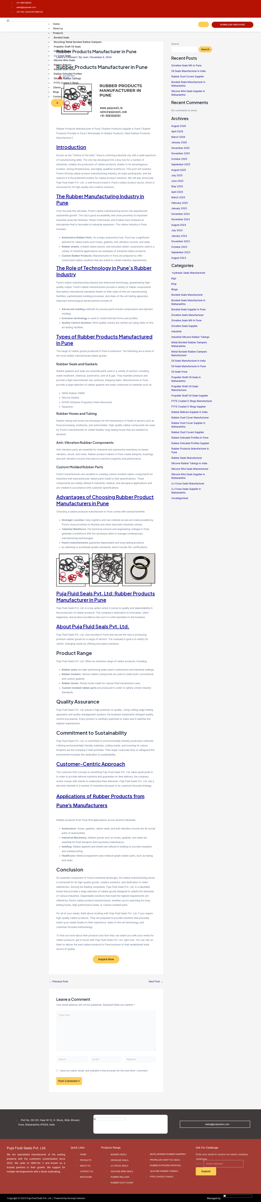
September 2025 (180, 164)
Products (58, 33)
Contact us (59, 96)
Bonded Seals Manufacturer (187, 294)
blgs (173, 278)
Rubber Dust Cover (64, 69)
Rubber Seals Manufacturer (186, 457)
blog (173, 283)
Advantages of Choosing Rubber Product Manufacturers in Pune (105, 500)
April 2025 (177, 191)
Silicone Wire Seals (64, 60)
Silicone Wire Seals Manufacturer (189, 468)
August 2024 (178, 224)
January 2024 (179, 235)
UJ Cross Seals (62, 55)
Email (200, 1163)
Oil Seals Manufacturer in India (188, 360)
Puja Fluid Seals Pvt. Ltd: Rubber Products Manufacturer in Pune (105, 596)
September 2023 (180, 252)
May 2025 (177, 186)
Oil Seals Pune (179, 371)
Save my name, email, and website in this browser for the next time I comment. (104, 1070)
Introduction (71, 147)
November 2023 (180, 241)
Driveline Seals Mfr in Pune (186, 320)
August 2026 (178, 126)
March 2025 (178, 197)
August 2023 (178, 257)
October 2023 (179, 246)
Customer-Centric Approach (90, 764)
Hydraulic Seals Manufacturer (188, 272)
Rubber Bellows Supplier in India (189, 412)
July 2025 (177, 175)
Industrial (176, 331)
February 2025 (179, 202)
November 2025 (180, 153)
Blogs (56, 91)
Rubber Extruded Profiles (68, 73)
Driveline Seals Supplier (184, 326)
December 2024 (180, 213)
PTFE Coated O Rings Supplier (188, 406)
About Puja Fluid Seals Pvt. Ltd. (92, 626)
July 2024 (177, 230)
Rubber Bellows (62, 64)
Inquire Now (106, 959)
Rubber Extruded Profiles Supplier (190, 443)
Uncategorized (179, 498)
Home (56, 24)
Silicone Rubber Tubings (67, 78)
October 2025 (179, 159)
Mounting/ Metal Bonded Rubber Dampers (78, 42)
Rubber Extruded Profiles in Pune (189, 437)
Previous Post (58, 981)
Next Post (156, 981)
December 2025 (180, 148)
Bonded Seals (61, 37)
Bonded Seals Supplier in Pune (188, 309)
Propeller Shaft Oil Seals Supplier (189, 395)
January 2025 (179, 208)
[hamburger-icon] (203, 24)
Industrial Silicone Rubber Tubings (190, 337)
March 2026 (178, 137)
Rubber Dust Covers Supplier (187, 432)
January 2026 (179, 142)
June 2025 (177, 181)
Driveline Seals (62, 51)
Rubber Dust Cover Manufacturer (190, 417)
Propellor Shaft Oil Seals (67, 46)
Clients (57, 87)
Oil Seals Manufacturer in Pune (188, 366)
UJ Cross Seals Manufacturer (187, 483)
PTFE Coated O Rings (66, 82)
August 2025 (178, 170)
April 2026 (177, 131)
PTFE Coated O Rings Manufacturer (191, 401)
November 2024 (180, 219)
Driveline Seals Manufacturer (187, 315)
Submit (205, 1171)
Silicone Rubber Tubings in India (189, 463)
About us (58, 28)
